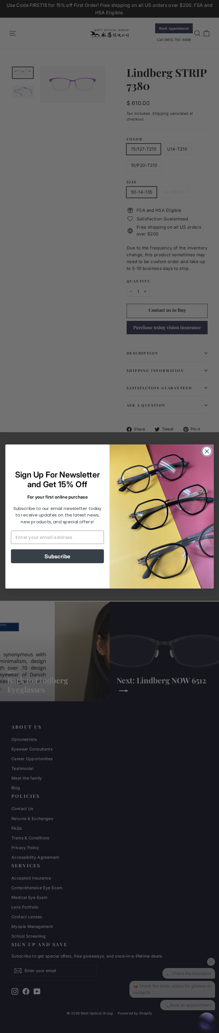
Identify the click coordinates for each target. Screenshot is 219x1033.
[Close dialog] (207, 451)
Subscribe (57, 556)
